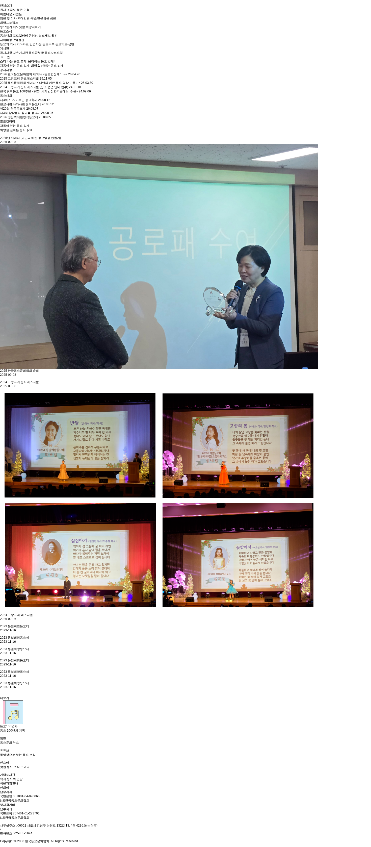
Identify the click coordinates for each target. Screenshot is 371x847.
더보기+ (5, 698)
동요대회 (6, 95)
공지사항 (6, 70)
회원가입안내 (9, 783)
